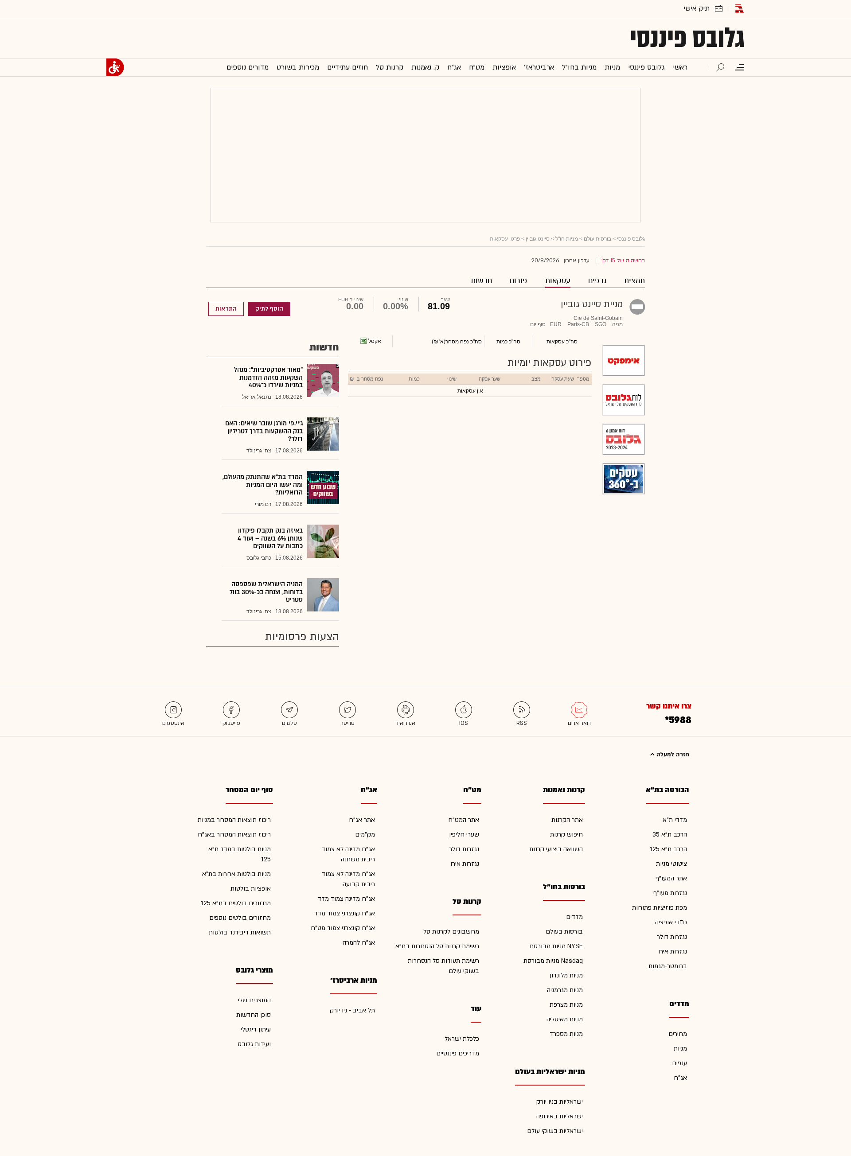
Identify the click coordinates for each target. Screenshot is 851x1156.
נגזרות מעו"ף (670, 893)
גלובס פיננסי (687, 38)
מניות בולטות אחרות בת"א (236, 874)
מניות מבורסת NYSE (556, 946)
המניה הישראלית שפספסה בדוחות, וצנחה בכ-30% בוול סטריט (266, 592)
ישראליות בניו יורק (559, 1102)
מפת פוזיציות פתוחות (659, 907)
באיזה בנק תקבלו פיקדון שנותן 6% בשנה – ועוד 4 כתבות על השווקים (270, 538)
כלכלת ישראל (462, 1039)
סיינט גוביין (538, 239)
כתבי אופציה (671, 922)
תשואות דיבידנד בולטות (240, 932)
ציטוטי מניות (671, 864)
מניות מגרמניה (565, 990)
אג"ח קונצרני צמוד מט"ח (343, 928)
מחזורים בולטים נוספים (240, 918)
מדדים (574, 917)
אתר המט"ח (463, 820)
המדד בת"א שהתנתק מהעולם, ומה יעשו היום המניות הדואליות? (263, 485)
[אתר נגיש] (115, 67)
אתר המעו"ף (671, 878)
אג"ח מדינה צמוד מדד (346, 899)
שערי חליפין (464, 834)
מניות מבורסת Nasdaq (553, 961)
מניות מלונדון (566, 975)
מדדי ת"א (675, 820)
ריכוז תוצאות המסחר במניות (234, 820)
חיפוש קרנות (566, 834)
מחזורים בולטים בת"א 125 (236, 903)
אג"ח (680, 1078)
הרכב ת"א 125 (668, 849)
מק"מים (365, 834)
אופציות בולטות (250, 888)
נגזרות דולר (672, 937)
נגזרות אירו (672, 951)
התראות (226, 309)
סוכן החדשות (253, 1015)
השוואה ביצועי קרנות (556, 849)
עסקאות (557, 280)
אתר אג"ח (362, 820)
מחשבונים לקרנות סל (451, 931)
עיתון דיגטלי (256, 1029)
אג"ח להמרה (359, 942)
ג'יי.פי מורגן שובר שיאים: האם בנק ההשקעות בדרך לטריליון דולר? (264, 431)
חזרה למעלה (672, 755)
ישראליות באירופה (559, 1116)
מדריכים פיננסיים (457, 1053)
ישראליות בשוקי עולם (555, 1131)
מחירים (677, 1034)
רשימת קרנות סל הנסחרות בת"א (437, 946)
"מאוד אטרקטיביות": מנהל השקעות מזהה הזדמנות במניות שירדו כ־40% (268, 377)
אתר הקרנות (567, 820)
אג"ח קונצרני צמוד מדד (344, 913)
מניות (680, 1048)
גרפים (597, 280)
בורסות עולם (597, 239)
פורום (518, 280)
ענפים (679, 1063)
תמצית (634, 280)
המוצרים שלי (254, 1000)
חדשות (481, 280)
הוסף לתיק (269, 309)
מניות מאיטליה (565, 1019)
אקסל (374, 341)
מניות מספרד (566, 1034)
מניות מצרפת (566, 1004)
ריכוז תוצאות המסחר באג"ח (234, 834)
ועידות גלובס (254, 1044)
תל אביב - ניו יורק (352, 1010)
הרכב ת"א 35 (669, 834)
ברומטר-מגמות (667, 966)
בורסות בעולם (564, 931)
